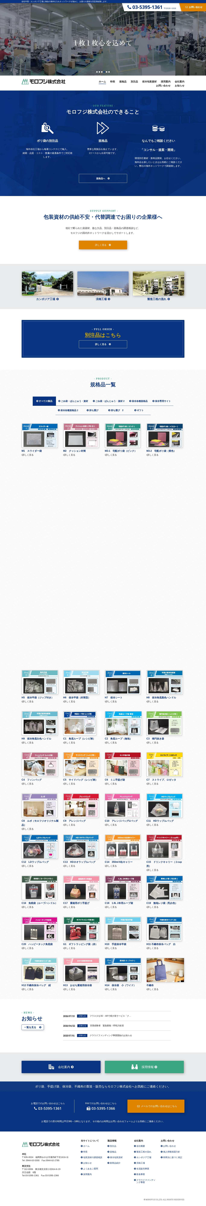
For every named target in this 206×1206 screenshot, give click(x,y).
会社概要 (140, 1146)
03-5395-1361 (50, 1108)
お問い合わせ (163, 85)
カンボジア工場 (45, 299)
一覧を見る (30, 1027)
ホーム (102, 81)
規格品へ (100, 178)
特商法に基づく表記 (172, 1157)
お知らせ (179, 85)
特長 (112, 81)
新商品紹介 (115, 1163)
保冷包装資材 (149, 81)
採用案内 (166, 81)
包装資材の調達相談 (92, 1157)
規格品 (123, 81)
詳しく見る (100, 245)
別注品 (134, 81)
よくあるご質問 (90, 1168)
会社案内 (179, 81)
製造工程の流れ (156, 299)
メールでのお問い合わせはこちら (159, 1106)
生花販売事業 (142, 1168)
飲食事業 (140, 1174)
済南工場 (101, 299)
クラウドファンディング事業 (145, 1181)
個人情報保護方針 (171, 1152)
